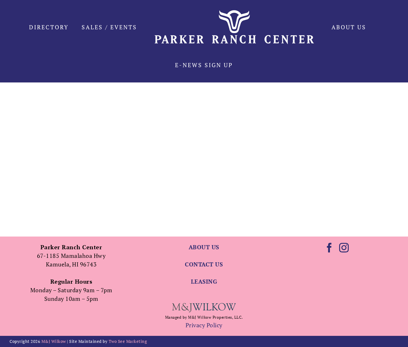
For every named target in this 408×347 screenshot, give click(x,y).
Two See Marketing (128, 341)
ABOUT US (204, 247)
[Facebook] (329, 247)
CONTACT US (204, 264)
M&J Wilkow (53, 341)
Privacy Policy (204, 325)
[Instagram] (344, 247)
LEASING (204, 281)
